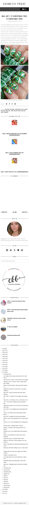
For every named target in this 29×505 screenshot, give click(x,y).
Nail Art (8, 110)
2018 (3, 364)
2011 (3, 493)
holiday (3, 110)
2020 (3, 360)
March (5, 483)
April (5, 481)
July (4, 475)
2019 (3, 362)
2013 (3, 489)
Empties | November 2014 (10, 455)
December (6, 374)
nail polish (14, 110)
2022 (3, 356)
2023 (3, 354)
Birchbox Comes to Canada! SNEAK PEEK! (14, 438)
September (6, 471)
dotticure (24, 109)
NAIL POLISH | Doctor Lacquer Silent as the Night (16, 379)
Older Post (24, 212)
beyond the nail (9, 109)
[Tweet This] (6, 104)
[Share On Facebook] (9, 104)
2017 (3, 366)
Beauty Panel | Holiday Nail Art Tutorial (13, 425)
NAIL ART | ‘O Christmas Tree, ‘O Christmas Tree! (16, 400)
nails (19, 110)
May (5, 479)
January (5, 487)
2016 (3, 368)
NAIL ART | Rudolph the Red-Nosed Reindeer (15, 416)
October (6, 470)
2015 (3, 370)
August (5, 473)
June (5, 477)
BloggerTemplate (22, 503)
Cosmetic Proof (14, 4)
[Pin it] (15, 104)
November (6, 468)
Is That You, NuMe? (12, 326)
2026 (3, 348)
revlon (23, 110)
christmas (18, 109)
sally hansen (4, 112)
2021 (3, 358)
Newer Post (4, 212)
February (6, 485)
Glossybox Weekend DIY (13, 335)
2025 (3, 350)
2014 (3, 372)
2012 (3, 491)
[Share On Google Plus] (12, 104)
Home (15, 212)
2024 (3, 352)
